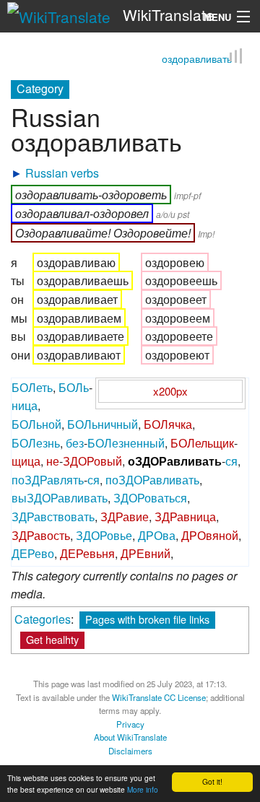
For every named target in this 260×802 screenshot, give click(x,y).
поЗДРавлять (48, 478)
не (52, 460)
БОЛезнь (36, 441)
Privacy (130, 722)
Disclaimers (130, 749)
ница (25, 404)
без (75, 441)
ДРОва (157, 534)
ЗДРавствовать (53, 515)
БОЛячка (168, 422)
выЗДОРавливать (60, 497)
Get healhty (52, 637)
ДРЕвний (145, 552)
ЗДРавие (124, 515)
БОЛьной (36, 422)
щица (26, 460)
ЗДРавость (41, 534)
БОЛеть (32, 386)
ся (231, 460)
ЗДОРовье (104, 534)
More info (142, 789)
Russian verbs (62, 171)
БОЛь (73, 386)
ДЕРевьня (87, 552)
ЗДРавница (185, 515)
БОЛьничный (102, 422)
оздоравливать (197, 57)
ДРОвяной (209, 534)
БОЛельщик (202, 441)
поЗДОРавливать (152, 478)
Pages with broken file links (147, 617)
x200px (170, 389)
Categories (42, 617)
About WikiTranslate (130, 735)
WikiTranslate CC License (159, 696)
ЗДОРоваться (150, 497)
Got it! (212, 781)
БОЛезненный (126, 441)
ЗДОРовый (92, 460)
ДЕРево (33, 552)
